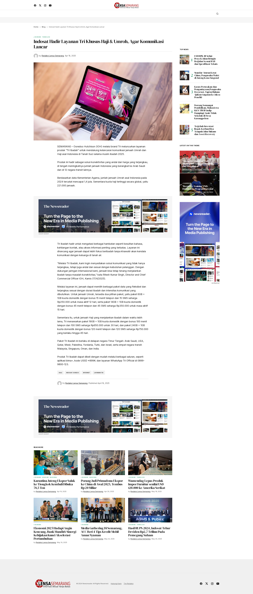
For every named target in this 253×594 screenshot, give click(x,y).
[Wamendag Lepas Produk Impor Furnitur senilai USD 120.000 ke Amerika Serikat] (150, 462)
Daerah (186, 158)
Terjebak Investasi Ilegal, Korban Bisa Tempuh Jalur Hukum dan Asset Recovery (205, 130)
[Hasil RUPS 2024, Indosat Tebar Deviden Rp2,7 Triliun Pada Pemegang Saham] (150, 510)
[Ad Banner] (103, 215)
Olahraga (187, 183)
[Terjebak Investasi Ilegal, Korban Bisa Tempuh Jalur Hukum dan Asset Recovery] (184, 129)
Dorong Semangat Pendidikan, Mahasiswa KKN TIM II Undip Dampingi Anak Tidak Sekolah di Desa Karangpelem (206, 112)
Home (36, 27)
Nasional (53, 477)
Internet (86, 372)
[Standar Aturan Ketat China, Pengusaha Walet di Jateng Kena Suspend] (184, 75)
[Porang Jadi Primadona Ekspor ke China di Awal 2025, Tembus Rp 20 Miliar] (103, 462)
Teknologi (46, 37)
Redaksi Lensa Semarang (192, 169)
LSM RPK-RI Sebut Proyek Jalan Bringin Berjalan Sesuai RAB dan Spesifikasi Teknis (206, 60)
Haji (60, 372)
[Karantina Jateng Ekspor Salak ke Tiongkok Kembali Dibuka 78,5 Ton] (56, 462)
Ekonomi (38, 37)
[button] (217, 13)
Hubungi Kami (116, 584)
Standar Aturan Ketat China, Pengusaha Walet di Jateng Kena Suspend (206, 75)
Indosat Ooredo (72, 372)
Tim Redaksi (128, 584)
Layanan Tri (98, 372)
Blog (43, 27)
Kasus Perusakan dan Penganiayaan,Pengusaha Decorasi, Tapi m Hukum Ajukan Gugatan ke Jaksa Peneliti (207, 92)
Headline (45, 477)
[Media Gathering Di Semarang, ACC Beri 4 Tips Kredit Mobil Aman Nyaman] (103, 510)
